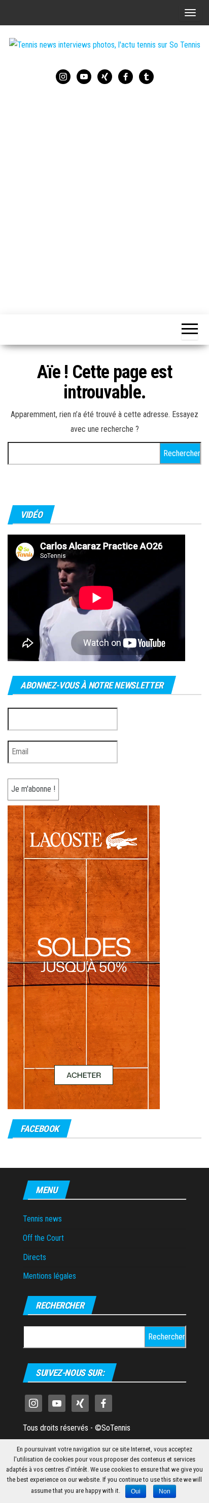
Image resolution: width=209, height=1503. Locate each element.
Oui (136, 1491)
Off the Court (43, 1238)
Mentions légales (49, 1276)
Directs (34, 1257)
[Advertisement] (104, 197)
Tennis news (42, 1219)
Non (164, 1491)
